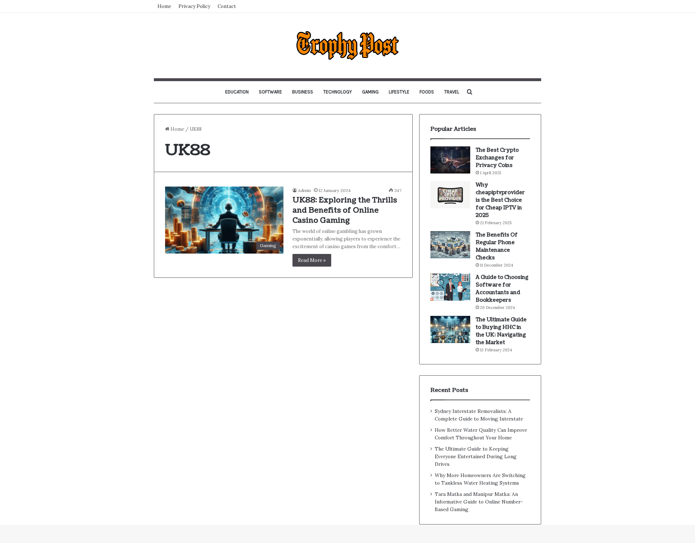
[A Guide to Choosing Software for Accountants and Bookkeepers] (450, 287)
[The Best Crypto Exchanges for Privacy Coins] (450, 160)
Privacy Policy (194, 6)
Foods (427, 92)
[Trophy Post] (347, 46)
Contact (227, 6)
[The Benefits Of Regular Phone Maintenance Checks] (450, 244)
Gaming (370, 92)
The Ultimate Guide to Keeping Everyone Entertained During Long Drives (476, 456)
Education (237, 92)
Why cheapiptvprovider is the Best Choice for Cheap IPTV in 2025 (500, 200)
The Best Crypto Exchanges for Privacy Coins (497, 158)
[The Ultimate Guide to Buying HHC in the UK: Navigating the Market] (450, 329)
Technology (337, 92)
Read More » (312, 260)
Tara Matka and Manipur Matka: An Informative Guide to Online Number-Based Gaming (479, 502)
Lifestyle (399, 92)
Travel (451, 92)
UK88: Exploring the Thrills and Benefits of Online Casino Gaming (344, 210)
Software (270, 92)
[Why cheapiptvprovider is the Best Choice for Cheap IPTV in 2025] (450, 194)
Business (302, 92)
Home (164, 6)
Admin (304, 190)
